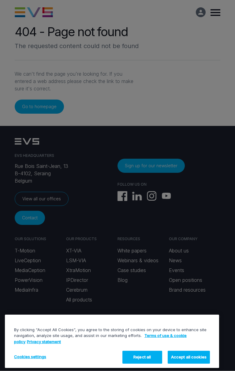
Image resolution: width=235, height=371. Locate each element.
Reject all (142, 356)
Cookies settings (30, 356)
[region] (112, 341)
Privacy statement (44, 341)
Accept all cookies (189, 356)
